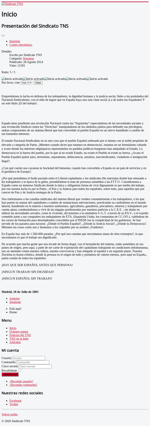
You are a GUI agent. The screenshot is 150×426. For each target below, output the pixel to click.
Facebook (15, 400)
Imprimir (14, 41)
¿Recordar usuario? (21, 381)
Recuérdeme (9, 370)
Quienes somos (18, 331)
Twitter (13, 404)
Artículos (15, 342)
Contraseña (9, 362)
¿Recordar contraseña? (23, 384)
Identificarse (10, 374)
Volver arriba (10, 414)
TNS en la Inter (19, 338)
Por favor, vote (11, 82)
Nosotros (28, 58)
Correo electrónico (20, 44)
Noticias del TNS (20, 335)
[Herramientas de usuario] (3, 35)
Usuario (6, 358)
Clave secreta (10, 366)
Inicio (12, 328)
